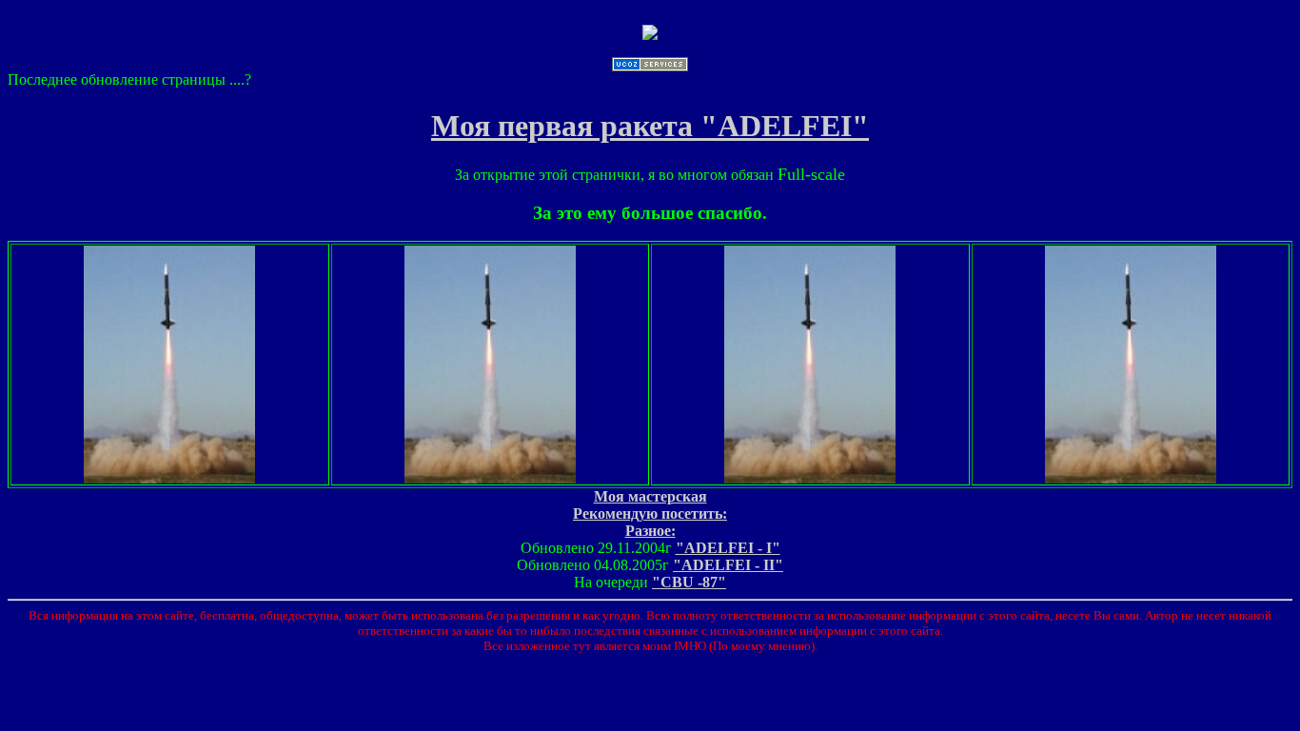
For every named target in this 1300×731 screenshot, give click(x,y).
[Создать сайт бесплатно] (650, 66)
